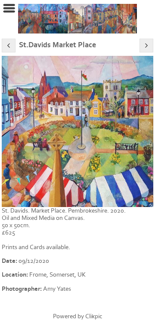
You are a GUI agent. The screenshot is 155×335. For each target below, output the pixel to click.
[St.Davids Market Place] (77, 131)
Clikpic (93, 316)
